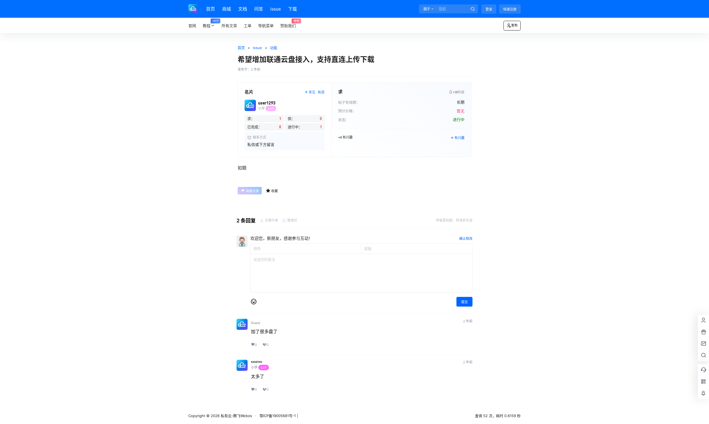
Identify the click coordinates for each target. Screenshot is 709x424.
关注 (312, 92)
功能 (273, 47)
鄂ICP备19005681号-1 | (279, 415)
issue (275, 9)
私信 (321, 92)
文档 (242, 9)
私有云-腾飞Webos (236, 415)
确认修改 (465, 239)
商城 (226, 9)
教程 (210, 23)
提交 (464, 302)
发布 (514, 25)
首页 (210, 9)
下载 (292, 9)
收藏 (274, 191)
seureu (256, 361)
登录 (488, 9)
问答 (258, 9)
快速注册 (510, 9)
